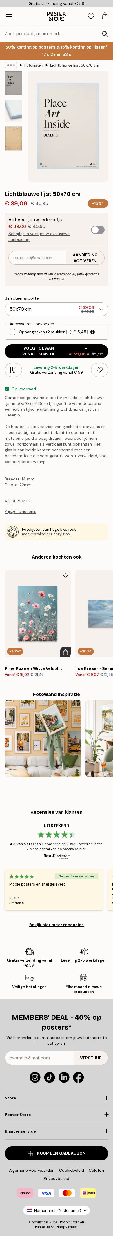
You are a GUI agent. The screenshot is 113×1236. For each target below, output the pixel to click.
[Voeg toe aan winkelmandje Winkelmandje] (65, 652)
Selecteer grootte (22, 298)
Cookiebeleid (71, 1170)
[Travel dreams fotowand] (43, 738)
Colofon (96, 1170)
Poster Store (69, 1222)
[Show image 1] (13, 83)
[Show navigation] (9, 16)
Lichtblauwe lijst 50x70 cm (74, 65)
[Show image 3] (13, 138)
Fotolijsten (33, 65)
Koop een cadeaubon (61, 1153)
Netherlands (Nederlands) (57, 1210)
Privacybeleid (56, 1178)
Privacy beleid (35, 274)
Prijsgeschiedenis (20, 511)
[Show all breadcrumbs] (11, 65)
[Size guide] (13, 370)
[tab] (91, 16)
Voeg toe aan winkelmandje (62, 351)
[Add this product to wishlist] (99, 370)
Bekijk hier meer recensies (56, 924)
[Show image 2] (13, 111)
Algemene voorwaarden (31, 1170)
